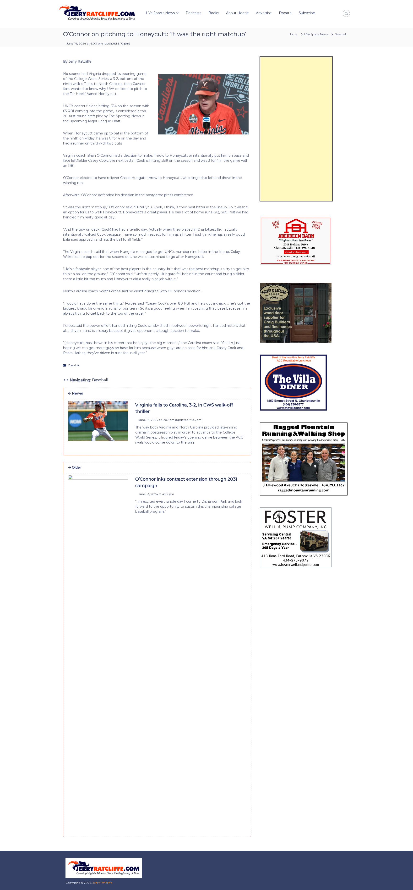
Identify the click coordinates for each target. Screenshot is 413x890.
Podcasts (193, 13)
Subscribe (307, 13)
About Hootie (237, 13)
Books (213, 13)
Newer (77, 393)
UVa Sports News (160, 13)
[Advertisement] (296, 129)
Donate (285, 13)
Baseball (341, 34)
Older (76, 467)
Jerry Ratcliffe (102, 882)
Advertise (264, 13)
